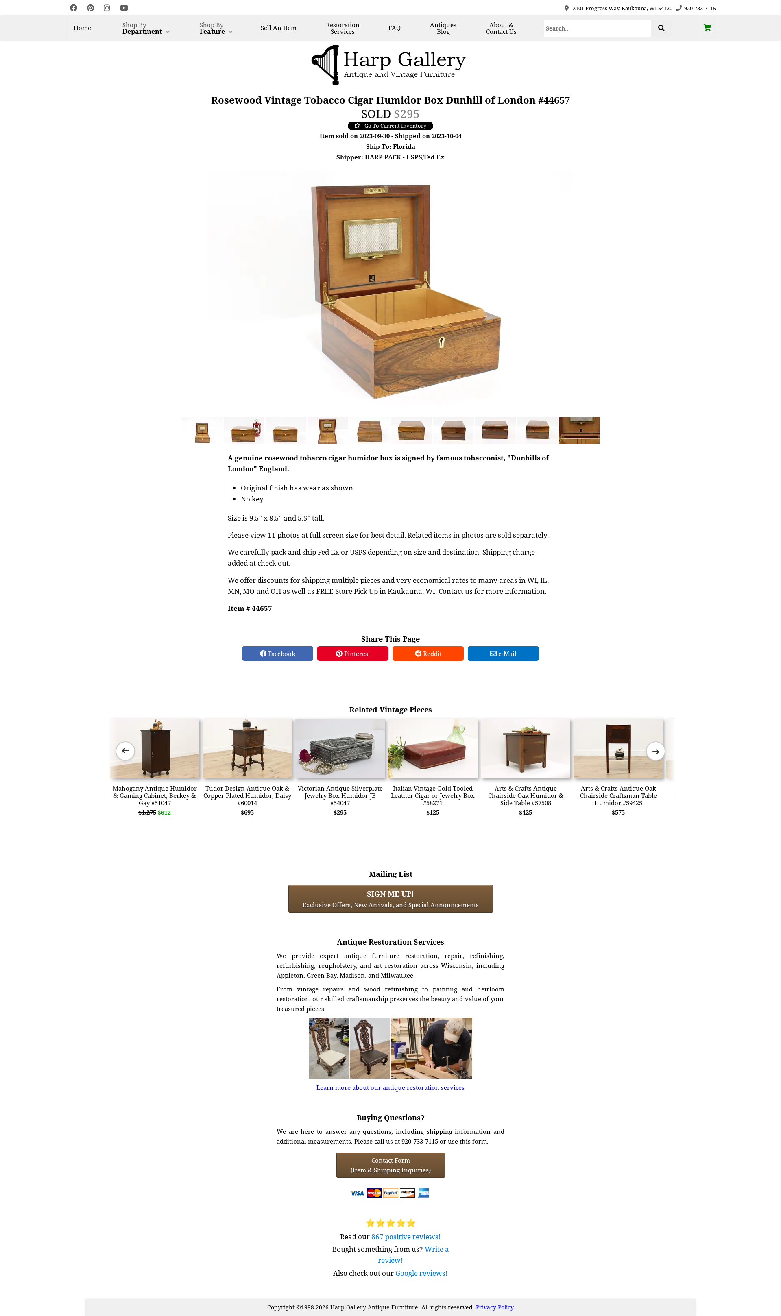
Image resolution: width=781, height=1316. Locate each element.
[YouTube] (124, 8)
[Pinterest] (90, 8)
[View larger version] (390, 292)
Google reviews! (421, 1273)
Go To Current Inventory (395, 125)
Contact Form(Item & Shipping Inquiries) (391, 1165)
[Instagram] (107, 8)
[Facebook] (73, 8)
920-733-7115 (700, 8)
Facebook (280, 653)
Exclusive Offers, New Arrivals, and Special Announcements (391, 899)
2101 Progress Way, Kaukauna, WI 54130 (622, 8)
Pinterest (356, 653)
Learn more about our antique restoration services (390, 1087)
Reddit (431, 653)
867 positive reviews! (406, 1236)
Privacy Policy (495, 1307)
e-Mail (507, 653)
